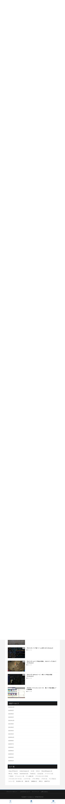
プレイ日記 (52, 778)
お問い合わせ (44, 791)
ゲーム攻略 (29, 776)
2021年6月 (11, 727)
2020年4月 (11, 754)
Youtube (32, 773)
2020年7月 (11, 744)
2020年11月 (11, 737)
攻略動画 (34, 781)
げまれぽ (40, 773)
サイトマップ (35, 791)
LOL (37, 771)
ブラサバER (35, 778)
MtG (10, 773)
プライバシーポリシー (11, 791)
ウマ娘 (11, 776)
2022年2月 (11, 717)
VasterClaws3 (24, 773)
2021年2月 (11, 734)
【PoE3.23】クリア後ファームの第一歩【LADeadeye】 (40, 648)
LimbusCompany (24, 771)
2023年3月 (11, 710)
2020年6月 (11, 747)
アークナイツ (49, 773)
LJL (32, 771)
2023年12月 (11, 707)
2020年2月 (11, 760)
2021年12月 (11, 720)
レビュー (11, 781)
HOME (31, 802)
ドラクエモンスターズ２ (15, 778)
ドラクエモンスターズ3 (41, 776)
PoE (16, 773)
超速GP (47, 781)
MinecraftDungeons (47, 771)
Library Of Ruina (13, 771)
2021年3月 (11, 730)
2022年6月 (11, 713)
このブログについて (25, 791)
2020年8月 (11, 740)
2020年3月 (11, 757)
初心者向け (19, 781)
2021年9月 (11, 723)
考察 (40, 781)
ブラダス (44, 778)
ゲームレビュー (19, 776)
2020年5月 (11, 750)
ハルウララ (26, 778)
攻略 (27, 781)
